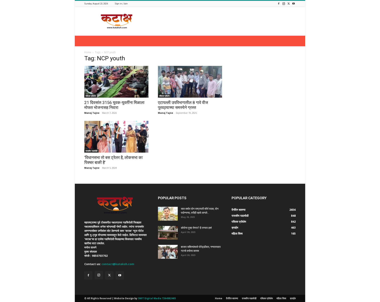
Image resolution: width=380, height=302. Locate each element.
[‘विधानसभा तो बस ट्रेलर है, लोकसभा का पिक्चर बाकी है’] (116, 137)
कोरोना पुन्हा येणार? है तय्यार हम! (196, 227)
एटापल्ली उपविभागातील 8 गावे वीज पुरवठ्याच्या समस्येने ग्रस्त (183, 105)
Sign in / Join (121, 4)
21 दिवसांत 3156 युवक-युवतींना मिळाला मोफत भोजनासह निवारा (114, 105)
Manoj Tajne (91, 112)
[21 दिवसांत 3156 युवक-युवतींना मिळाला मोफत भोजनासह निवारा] (116, 82)
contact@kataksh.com (118, 264)
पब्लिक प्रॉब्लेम (91, 95)
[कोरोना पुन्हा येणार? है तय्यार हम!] (168, 233)
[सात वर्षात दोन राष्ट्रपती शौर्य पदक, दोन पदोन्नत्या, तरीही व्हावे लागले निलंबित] (168, 214)
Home (87, 52)
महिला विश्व (281, 298)
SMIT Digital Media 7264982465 (157, 298)
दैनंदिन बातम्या (232, 298)
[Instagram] (283, 3)
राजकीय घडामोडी (91, 150)
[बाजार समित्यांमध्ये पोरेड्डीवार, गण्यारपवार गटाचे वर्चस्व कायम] (168, 252)
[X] (288, 3)
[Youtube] (293, 3)
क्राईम (293, 298)
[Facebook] (278, 3)
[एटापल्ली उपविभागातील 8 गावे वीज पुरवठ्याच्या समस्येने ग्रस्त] (190, 82)
